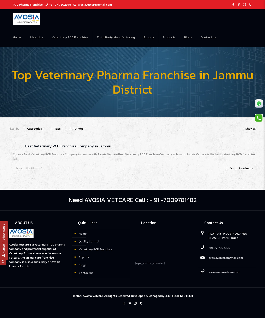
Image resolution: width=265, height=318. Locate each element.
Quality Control (89, 241)
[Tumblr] (250, 4)
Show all (250, 128)
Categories (34, 128)
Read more (246, 168)
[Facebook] (233, 4)
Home (83, 233)
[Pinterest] (239, 4)
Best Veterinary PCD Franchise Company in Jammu (68, 146)
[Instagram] (244, 4)
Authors (77, 128)
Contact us (86, 273)
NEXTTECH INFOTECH (178, 296)
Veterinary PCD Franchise (95, 249)
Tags (57, 128)
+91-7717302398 (60, 4)
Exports (84, 257)
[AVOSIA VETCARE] (26, 18)
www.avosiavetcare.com (224, 272)
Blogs (82, 265)
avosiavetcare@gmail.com (94, 4)
